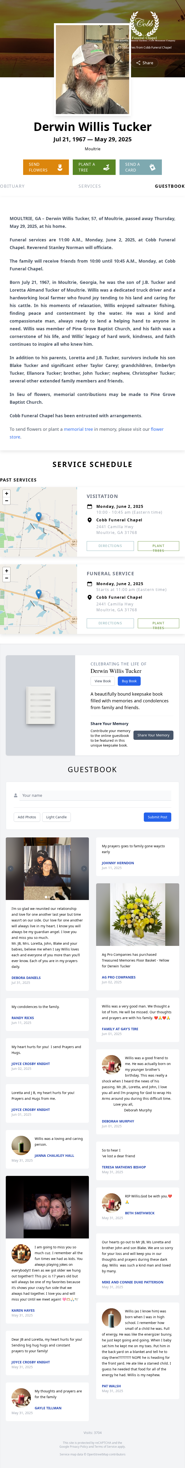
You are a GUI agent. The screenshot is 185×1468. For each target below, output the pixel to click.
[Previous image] (10, 868)
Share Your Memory (153, 735)
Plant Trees (158, 547)
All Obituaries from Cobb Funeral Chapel (145, 48)
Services (90, 186)
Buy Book (129, 681)
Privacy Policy (79, 1447)
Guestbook (170, 186)
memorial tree (78, 429)
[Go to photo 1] (46, 897)
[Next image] (84, 868)
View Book (103, 681)
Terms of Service (105, 1447)
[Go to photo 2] (49, 897)
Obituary (12, 186)
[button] (39, 517)
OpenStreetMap (97, 1454)
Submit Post (157, 817)
